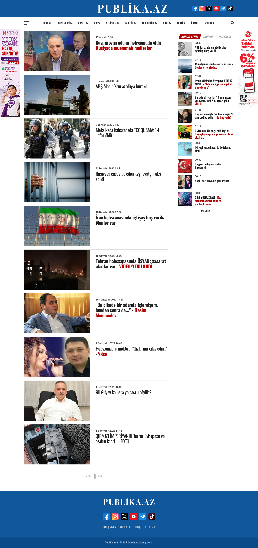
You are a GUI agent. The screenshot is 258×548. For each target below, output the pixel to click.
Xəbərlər (125, 527)
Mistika (181, 23)
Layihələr (208, 23)
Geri (89, 476)
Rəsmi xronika (64, 23)
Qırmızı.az (82, 23)
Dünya (97, 23)
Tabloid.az (130, 23)
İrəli (101, 476)
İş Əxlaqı (150, 527)
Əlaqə (138, 527)
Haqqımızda (109, 527)
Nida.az (47, 23)
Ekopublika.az (149, 23)
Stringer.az (112, 23)
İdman (194, 23)
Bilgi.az (167, 23)
